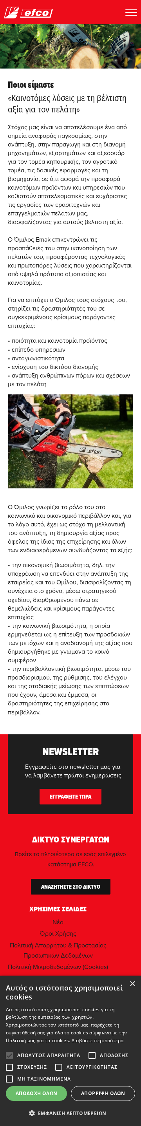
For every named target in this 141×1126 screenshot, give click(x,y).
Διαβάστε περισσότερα (98, 1040)
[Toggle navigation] (131, 12)
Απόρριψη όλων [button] (103, 1093)
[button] (70, 1113)
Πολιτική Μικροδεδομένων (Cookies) (58, 966)
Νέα (57, 922)
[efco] (28, 12)
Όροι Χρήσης (58, 933)
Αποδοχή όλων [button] (37, 1093)
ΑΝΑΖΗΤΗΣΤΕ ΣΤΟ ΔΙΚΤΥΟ (70, 887)
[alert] (70, 1051)
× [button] (132, 984)
